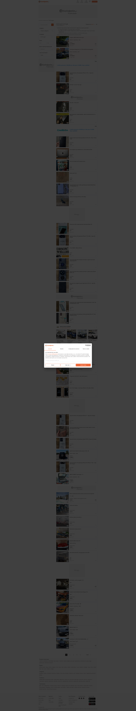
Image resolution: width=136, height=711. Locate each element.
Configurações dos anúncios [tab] (73, 348)
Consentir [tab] (50, 348)
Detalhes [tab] (61, 348)
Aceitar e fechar (83, 365)
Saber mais (67, 365)
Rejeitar (52, 365)
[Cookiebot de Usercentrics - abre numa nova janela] (86, 345)
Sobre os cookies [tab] (86, 348)
